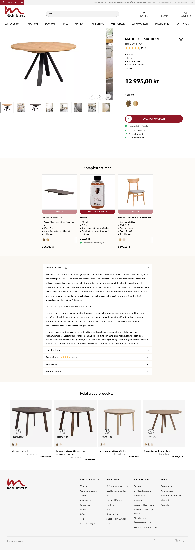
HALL (65, 23)
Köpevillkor (139, 495)
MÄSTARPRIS (162, 23)
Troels (109, 523)
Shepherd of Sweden (116, 518)
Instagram (183, 541)
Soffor (83, 514)
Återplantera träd (142, 522)
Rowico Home (113, 514)
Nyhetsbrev (165, 2)
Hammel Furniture (115, 500)
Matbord (84, 495)
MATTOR (79, 23)
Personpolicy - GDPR (171, 495)
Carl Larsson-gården (116, 490)
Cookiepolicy (167, 486)
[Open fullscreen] (108, 97)
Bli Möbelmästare (184, 2)
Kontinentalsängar (89, 490)
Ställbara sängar (87, 523)
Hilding (110, 504)
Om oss (151, 2)
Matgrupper (85, 500)
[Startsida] (15, 11)
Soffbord (84, 509)
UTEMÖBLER (118, 23)
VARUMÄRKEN (140, 23)
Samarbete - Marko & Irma (146, 527)
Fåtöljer (83, 486)
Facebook (161, 541)
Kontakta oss (167, 490)
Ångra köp (166, 504)
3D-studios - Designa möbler (144, 511)
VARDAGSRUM (13, 23)
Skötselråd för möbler (144, 504)
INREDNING (97, 23)
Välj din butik (9, 2)
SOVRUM (50, 23)
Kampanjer (183, 23)
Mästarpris (139, 500)
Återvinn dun (140, 518)
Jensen (109, 509)
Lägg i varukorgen (154, 118)
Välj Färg (59, 212)
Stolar (82, 518)
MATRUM (33, 23)
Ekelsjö (109, 495)
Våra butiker (167, 500)
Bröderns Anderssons (117, 486)
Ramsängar (85, 504)
